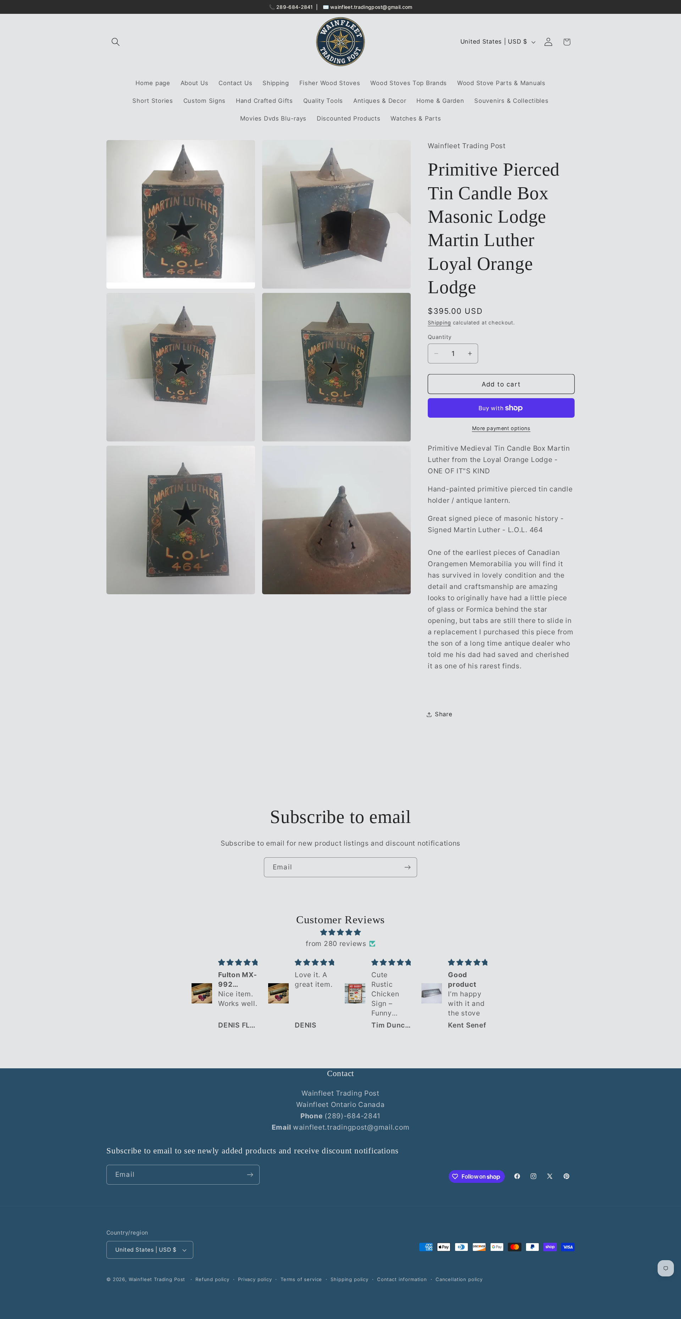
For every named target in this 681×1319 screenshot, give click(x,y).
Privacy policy (255, 1279)
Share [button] (444, 714)
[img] (340, 932)
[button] (115, 42)
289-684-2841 (294, 7)
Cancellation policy (459, 1279)
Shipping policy (350, 1279)
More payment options (501, 428)
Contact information (402, 1279)
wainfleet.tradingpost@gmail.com (371, 7)
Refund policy (212, 1279)
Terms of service (301, 1279)
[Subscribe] (407, 867)
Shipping (439, 322)
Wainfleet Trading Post (157, 1279)
